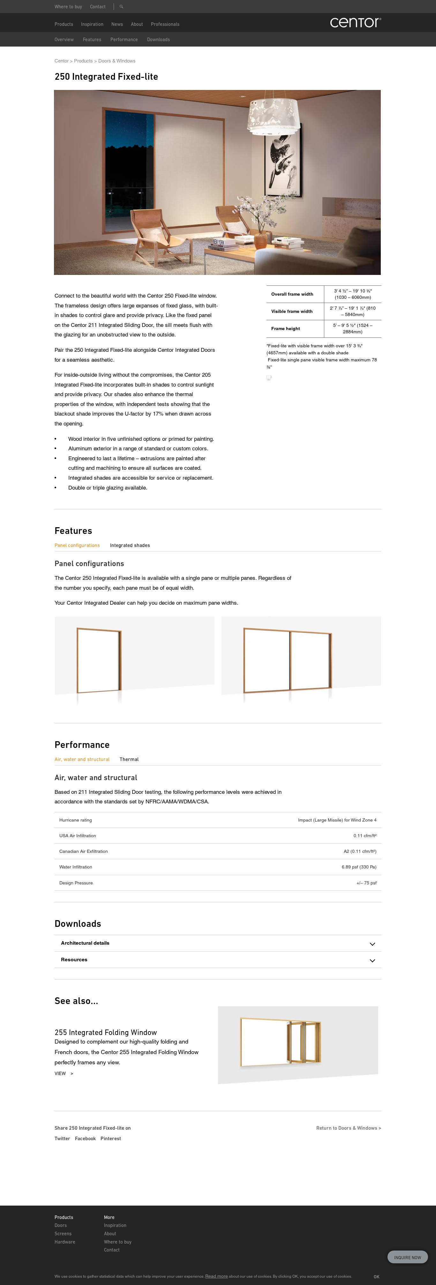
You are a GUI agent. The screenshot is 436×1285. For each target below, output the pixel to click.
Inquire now (407, 1257)
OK (377, 1276)
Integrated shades (130, 545)
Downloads (158, 39)
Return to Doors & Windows (346, 1128)
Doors (61, 1225)
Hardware (65, 1241)
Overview (64, 39)
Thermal (129, 759)
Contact (98, 6)
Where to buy (68, 6)
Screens (63, 1233)
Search (121, 6)
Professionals (165, 24)
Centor (62, 60)
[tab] (82, 545)
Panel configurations (77, 545)
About (137, 24)
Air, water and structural (82, 759)
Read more (216, 1276)
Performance (124, 39)
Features (92, 39)
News (117, 24)
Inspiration (115, 1225)
